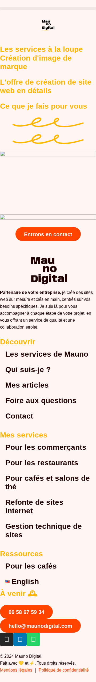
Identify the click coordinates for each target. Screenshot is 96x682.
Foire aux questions (41, 400)
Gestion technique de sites (43, 530)
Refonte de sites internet (34, 506)
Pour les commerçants (45, 447)
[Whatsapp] (33, 639)
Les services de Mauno (46, 354)
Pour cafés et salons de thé (47, 482)
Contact (19, 416)
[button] (48, 8)
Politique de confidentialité (64, 670)
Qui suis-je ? (28, 369)
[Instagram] (6, 639)
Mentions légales (16, 670)
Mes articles (27, 385)
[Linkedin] (20, 639)
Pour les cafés (31, 566)
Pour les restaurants (41, 463)
